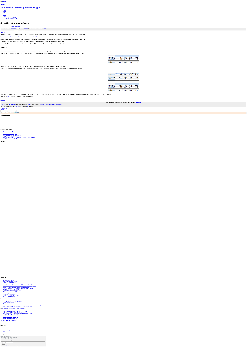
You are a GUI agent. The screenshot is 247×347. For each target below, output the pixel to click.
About (4, 11)
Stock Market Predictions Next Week (10, 281)
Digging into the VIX (14, 36)
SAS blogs (5, 331)
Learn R (4, 15)
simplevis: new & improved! (9, 294)
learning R (29, 104)
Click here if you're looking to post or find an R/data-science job (51, 104)
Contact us (5, 19)
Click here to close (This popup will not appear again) (11, 345)
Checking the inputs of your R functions (11, 295)
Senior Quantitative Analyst (8, 302)
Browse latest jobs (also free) (11, 18)
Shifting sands (13, 28)
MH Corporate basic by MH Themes (16, 333)
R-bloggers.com (3, 104)
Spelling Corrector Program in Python (10, 317)
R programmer (6, 303)
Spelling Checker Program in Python (10, 318)
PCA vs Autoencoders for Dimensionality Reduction (13, 131)
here (45, 28)
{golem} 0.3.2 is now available (9, 282)
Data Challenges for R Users (9, 293)
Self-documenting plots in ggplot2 (10, 134)
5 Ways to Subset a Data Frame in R (10, 132)
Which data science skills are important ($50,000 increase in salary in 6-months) (19, 137)
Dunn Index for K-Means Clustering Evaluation (13, 312)
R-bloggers (26, 28)
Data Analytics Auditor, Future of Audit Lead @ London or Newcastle (17, 306)
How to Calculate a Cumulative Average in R (12, 138)
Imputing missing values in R (9, 296)
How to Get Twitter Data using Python (11, 314)
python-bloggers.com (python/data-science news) (14, 308)
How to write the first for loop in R (10, 136)
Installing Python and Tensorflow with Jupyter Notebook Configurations (17, 313)
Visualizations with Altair (8, 315)
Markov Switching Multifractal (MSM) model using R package (16, 287)
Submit (3, 343)
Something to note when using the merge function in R (14, 289)
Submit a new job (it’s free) (11, 17)
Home (4, 10)
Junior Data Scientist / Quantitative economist (12, 301)
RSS (4, 12)
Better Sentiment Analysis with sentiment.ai (12, 135)
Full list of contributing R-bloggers (8, 320)
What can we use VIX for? (31, 36)
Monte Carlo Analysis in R (8, 280)
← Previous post (4, 108)
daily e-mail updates (12, 104)
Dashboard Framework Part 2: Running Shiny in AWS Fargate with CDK (18, 288)
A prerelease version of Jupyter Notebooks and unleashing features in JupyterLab (19, 286)
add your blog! (6, 13)
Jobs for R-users (7, 299)
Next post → (3, 109)
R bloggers (17, 26)
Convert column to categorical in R (10, 283)
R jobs (4, 16)
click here (15, 30)
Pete (13, 26)
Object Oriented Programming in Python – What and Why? (15, 311)
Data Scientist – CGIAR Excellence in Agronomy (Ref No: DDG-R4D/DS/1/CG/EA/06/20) (22, 305)
